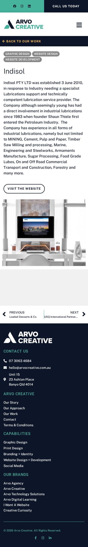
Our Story (11, 402)
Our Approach (14, 408)
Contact (10, 419)
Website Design (46, 54)
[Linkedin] (29, 6)
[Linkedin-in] (50, 538)
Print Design (13, 448)
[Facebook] (15, 6)
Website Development (22, 59)
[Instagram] (22, 6)
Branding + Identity (18, 454)
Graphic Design (17, 54)
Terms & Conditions (18, 425)
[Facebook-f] (36, 538)
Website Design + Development (27, 460)
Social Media (13, 466)
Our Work (11, 413)
